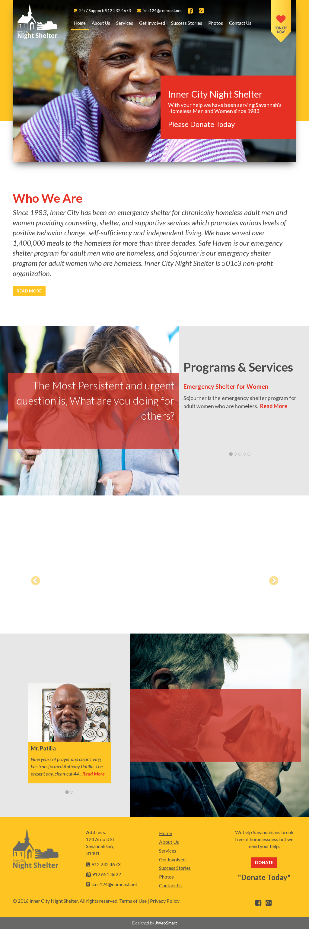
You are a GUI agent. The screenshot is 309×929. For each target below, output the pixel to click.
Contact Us (240, 23)
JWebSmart (166, 922)
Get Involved (152, 23)
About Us (101, 23)
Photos (215, 23)
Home (81, 23)
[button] (34, 579)
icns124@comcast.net (162, 10)
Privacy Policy (165, 901)
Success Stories (186, 23)
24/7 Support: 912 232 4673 (105, 10)
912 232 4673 (105, 864)
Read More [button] (29, 290)
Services (124, 23)
